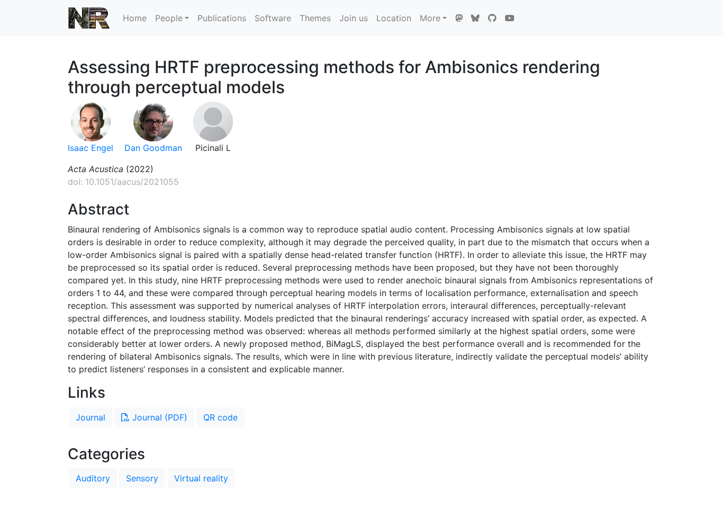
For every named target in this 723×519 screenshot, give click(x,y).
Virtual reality (201, 478)
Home (135, 18)
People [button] (169, 18)
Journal (90, 417)
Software (273, 18)
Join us (353, 18)
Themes (315, 18)
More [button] (430, 18)
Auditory (93, 478)
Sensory (142, 478)
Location (393, 18)
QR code (220, 417)
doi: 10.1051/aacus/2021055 (123, 181)
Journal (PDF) (158, 417)
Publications (221, 18)
